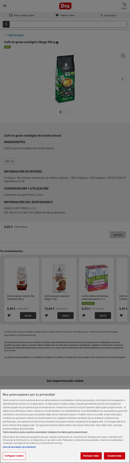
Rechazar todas (91, 455)
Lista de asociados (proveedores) (19, 446)
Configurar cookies (14, 455)
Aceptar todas (114, 455)
